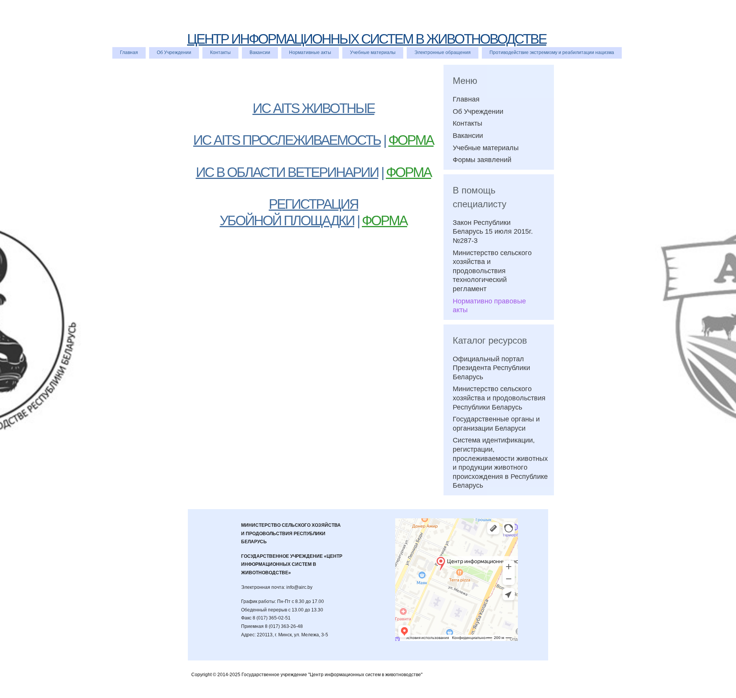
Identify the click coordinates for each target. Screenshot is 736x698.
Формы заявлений (482, 160)
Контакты (220, 52)
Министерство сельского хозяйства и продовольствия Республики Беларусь (499, 398)
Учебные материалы (373, 52)
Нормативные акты (310, 52)
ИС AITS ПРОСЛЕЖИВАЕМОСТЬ (287, 140)
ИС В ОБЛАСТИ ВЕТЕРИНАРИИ (287, 172)
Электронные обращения (442, 52)
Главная (129, 52)
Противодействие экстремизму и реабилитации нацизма (552, 52)
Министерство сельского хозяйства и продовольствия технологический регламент (492, 271)
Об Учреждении (174, 52)
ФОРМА (411, 140)
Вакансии (260, 52)
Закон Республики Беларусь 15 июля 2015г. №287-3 (493, 231)
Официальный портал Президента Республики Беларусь (491, 368)
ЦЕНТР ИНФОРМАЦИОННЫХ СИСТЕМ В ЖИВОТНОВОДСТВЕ (366, 39)
